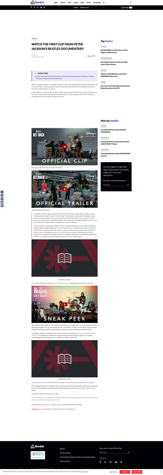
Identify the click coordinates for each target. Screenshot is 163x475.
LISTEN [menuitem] (76, 2)
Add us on (90, 56)
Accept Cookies (137, 472)
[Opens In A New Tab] (37, 454)
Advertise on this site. (38, 457)
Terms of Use (65, 461)
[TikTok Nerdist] (44, 7)
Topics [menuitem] (75, 7)
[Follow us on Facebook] (100, 462)
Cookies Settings (113, 472)
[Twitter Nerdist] (34, 7)
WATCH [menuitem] (62, 2)
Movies (34, 38)
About (62, 448)
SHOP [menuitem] (82, 2)
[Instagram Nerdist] (37, 7)
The (62, 283)
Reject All (125, 472)
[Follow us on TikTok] (121, 462)
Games (103, 82)
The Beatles (54, 325)
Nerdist (35, 55)
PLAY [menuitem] (69, 2)
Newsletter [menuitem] (84, 7)
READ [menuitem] (56, 2)
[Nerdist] (37, 2)
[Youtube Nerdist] (41, 7)
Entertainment (106, 58)
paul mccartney (45, 409)
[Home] (37, 447)
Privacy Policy (65, 453)
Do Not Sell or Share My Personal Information (77, 457)
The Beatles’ (69, 382)
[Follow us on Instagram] (111, 462)
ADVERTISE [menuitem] (97, 2)
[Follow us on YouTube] (116, 462)
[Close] (160, 472)
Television (105, 137)
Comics (103, 46)
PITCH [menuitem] (89, 2)
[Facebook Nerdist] (32, 7)
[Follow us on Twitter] (105, 462)
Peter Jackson (59, 409)
